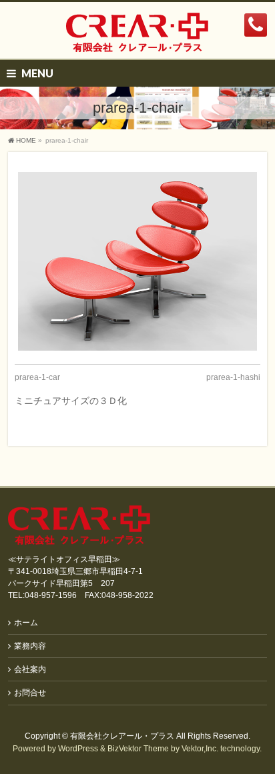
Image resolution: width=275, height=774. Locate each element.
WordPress (78, 748)
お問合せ (30, 692)
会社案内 (30, 669)
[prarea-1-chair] (137, 261)
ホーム (26, 622)
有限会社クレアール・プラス (122, 736)
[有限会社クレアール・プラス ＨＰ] (137, 37)
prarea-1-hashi (233, 377)
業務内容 (30, 646)
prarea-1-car (37, 377)
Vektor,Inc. (200, 748)
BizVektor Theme (138, 748)
